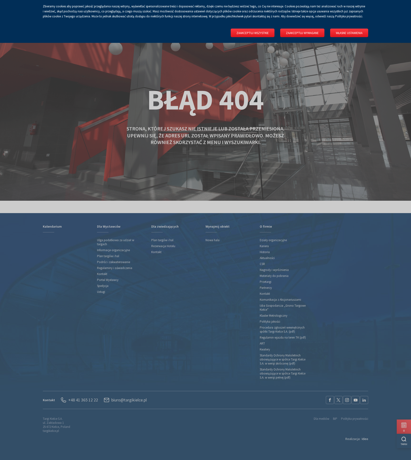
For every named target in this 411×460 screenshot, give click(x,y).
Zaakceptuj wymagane (302, 33)
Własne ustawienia (349, 33)
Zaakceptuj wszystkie (252, 33)
